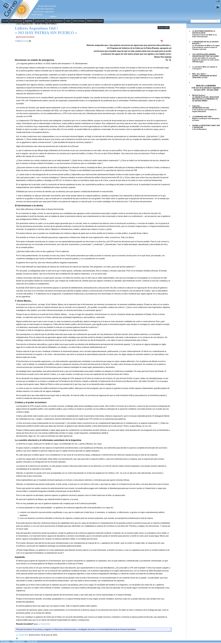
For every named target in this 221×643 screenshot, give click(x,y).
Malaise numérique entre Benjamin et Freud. (205, 118)
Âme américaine (16, 21)
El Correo (5, 641)
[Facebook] (18, 41)
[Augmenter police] (166, 60)
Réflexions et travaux (95, 21)
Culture (68, 21)
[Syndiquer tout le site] (218, 8)
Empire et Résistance (55, 21)
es (217, 1)
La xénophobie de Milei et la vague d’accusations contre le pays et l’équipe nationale (206, 45)
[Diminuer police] (170, 60)
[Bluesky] (16, 41)
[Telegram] (25, 41)
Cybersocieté (40, 21)
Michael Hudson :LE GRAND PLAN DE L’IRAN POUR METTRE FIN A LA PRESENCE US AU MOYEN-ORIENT (205, 98)
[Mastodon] (21, 41)
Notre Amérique (79, 21)
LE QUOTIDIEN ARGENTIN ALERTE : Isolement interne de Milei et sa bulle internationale (204, 33)
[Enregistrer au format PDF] (162, 42)
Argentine (29, 21)
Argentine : (204, 108)
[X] (30, 41)
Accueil (5, 21)
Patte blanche (18, 641)
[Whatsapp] (28, 41)
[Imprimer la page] (23, 41)
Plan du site (32, 641)
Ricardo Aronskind (26, 37)
